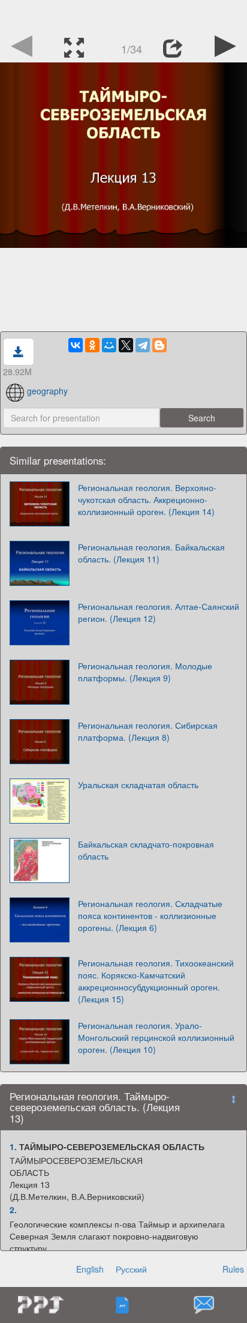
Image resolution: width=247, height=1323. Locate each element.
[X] (126, 345)
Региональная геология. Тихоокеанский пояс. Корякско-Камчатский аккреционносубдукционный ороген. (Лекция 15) (156, 981)
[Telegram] (142, 345)
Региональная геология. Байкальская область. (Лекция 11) (151, 553)
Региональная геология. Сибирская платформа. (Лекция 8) (148, 731)
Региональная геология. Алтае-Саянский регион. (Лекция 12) (158, 612)
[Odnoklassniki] (92, 345)
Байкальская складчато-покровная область (146, 850)
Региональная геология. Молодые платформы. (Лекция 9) (145, 672)
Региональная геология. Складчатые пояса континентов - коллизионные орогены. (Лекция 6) (150, 915)
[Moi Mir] (109, 345)
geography (47, 391)
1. (13, 1147)
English (90, 1269)
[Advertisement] (123, 15)
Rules (233, 1269)
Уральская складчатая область (138, 785)
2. (13, 1210)
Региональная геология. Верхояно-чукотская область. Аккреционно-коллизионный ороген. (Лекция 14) (147, 499)
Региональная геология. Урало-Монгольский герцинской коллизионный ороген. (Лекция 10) (156, 1037)
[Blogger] (159, 345)
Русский (131, 1269)
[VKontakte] (75, 345)
